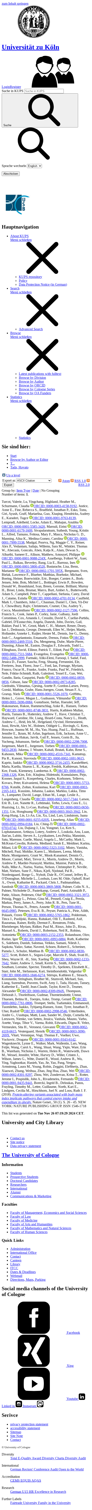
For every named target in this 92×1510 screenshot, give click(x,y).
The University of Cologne (30, 1155)
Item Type (23, 490)
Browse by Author (31, 381)
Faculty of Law (20, 1216)
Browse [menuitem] (15, 333)
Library (15, 1264)
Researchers (18, 1184)
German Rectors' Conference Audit (34, 1469)
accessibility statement (25, 1428)
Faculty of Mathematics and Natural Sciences (40, 1228)
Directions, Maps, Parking (28, 1279)
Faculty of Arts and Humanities (31, 1224)
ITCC (14, 1268)
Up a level (13, 475)
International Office (23, 1252)
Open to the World (71, 1469)
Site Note (16, 1436)
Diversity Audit (75, 1458)
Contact (15, 1256)
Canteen (15, 1260)
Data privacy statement (25, 1146)
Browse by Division (32, 377)
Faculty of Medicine (23, 1220)
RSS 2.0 (84, 485)
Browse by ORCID (32, 385)
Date (36, 490)
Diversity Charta (53, 1458)
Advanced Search (31, 329)
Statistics (25, 438)
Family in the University (54, 1503)
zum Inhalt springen (15, 3)
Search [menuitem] (14, 288)
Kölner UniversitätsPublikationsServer (45, 183)
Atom (66, 481)
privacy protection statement (29, 1424)
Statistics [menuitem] (16, 397)
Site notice (17, 1142)
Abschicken (10, 173)
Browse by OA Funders (35, 393)
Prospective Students (24, 1177)
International (18, 1188)
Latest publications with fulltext (40, 374)
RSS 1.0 (80, 481)
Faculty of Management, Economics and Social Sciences (48, 1212)
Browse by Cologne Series (37, 389)
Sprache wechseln (14, 166)
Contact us (17, 1138)
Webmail (16, 1276)
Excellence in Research (47, 1491)
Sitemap (15, 1432)
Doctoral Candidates (24, 1181)
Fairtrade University (24, 1503)
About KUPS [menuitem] (19, 236)
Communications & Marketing (30, 1196)
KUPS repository (30, 277)
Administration (20, 1249)
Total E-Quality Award (26, 1458)
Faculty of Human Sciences (28, 1232)
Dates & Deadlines (23, 1272)
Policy (23, 280)
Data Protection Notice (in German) (43, 284)
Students (16, 1173)
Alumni (15, 1192)
